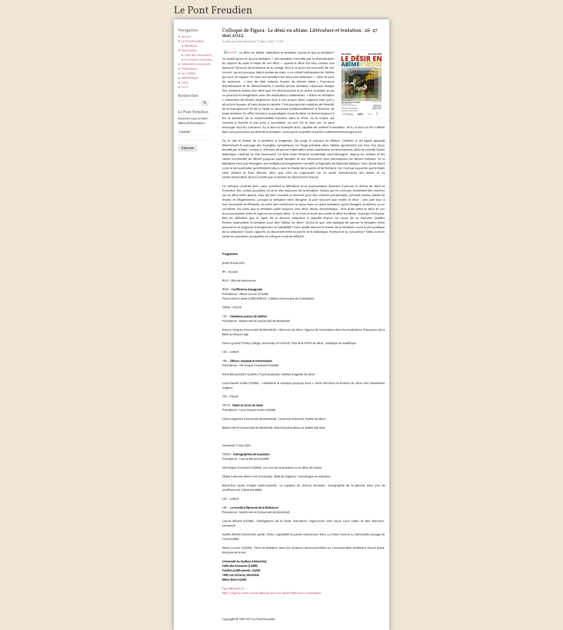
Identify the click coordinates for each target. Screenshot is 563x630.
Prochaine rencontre (198, 59)
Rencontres (189, 50)
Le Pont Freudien (213, 10)
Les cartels (188, 73)
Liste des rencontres (198, 55)
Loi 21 (185, 87)
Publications (189, 68)
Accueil (186, 36)
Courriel (185, 132)
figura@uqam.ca (233, 588)
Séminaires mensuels (195, 64)
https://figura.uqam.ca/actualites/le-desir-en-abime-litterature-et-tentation (271, 593)
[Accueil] (230, 52)
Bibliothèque (189, 78)
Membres (191, 46)
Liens (184, 82)
